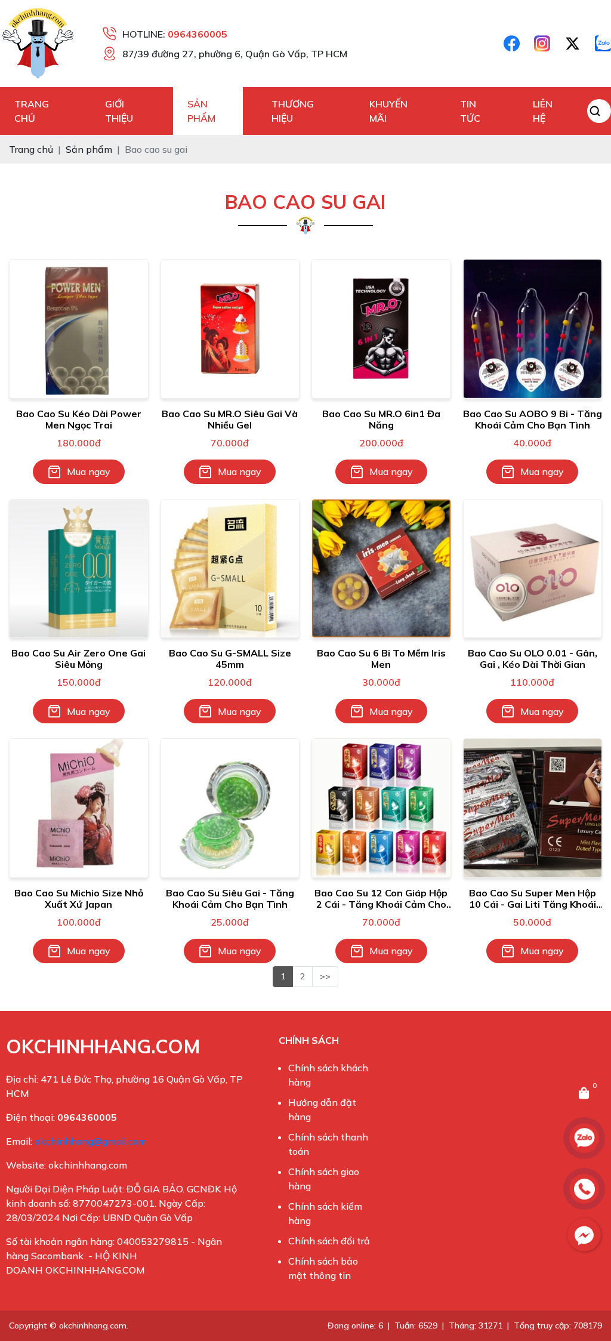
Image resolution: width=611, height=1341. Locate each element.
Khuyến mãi (388, 111)
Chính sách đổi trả (329, 1241)
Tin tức (470, 111)
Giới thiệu (119, 111)
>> (325, 976)
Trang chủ (31, 111)
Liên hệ (543, 111)
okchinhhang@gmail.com (90, 1141)
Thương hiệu (292, 111)
